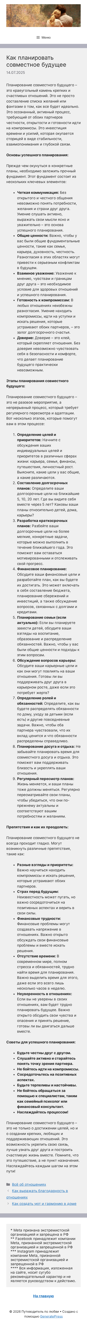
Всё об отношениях (29, 1184)
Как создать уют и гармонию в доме (44, 1204)
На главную (43, 1296)
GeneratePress (51, 1316)
